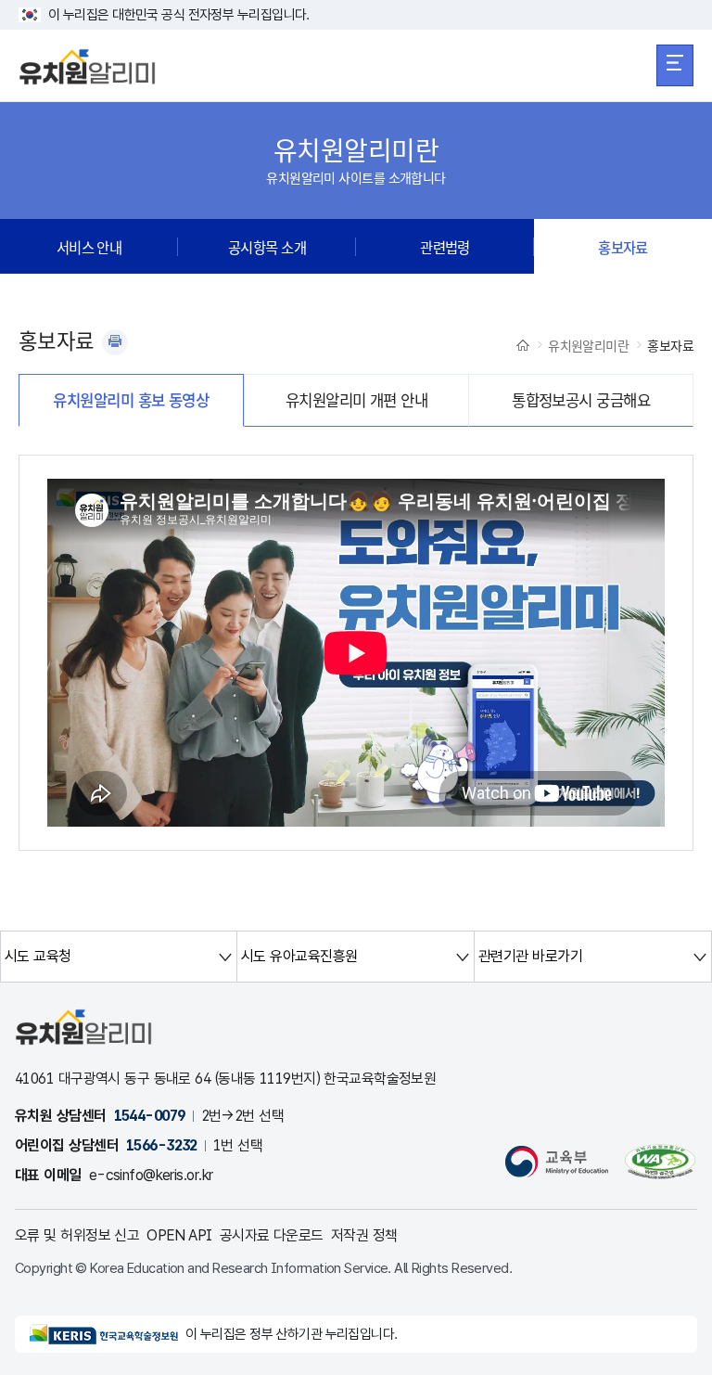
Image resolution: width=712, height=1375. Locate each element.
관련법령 (445, 247)
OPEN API (179, 1235)
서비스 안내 (89, 247)
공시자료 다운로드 (272, 1235)
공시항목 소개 (267, 247)
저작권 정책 (364, 1235)
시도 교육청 (38, 956)
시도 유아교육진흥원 (299, 956)
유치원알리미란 (588, 345)
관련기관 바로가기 (530, 956)
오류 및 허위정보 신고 (77, 1235)
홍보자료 (623, 247)
